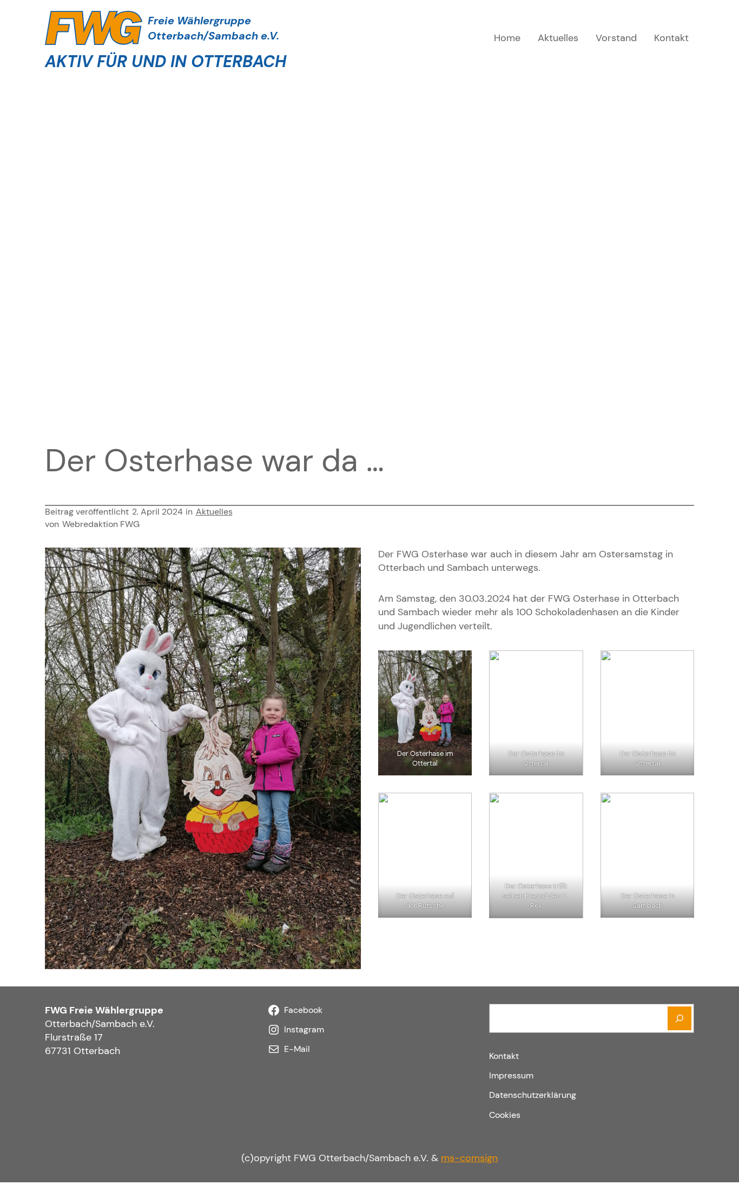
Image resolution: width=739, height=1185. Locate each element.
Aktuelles (214, 511)
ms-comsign (469, 1157)
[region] (369, 240)
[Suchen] (679, 1018)
